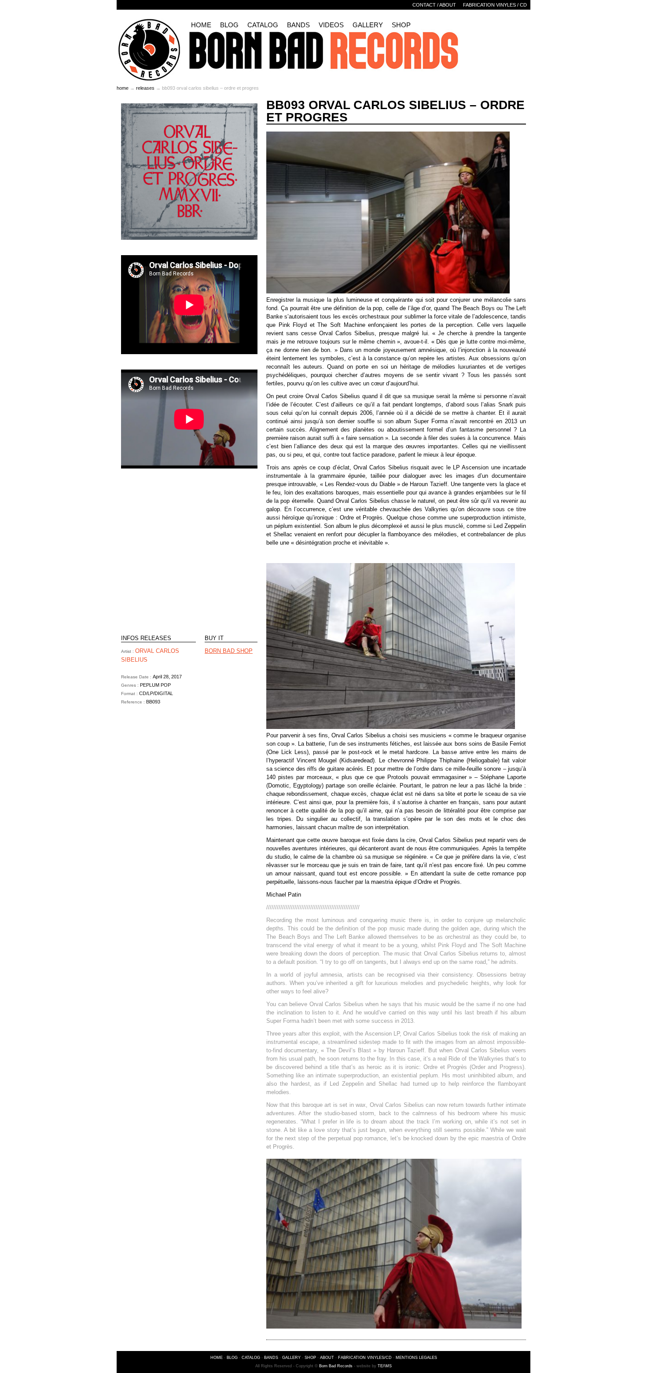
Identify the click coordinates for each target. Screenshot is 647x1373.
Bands (298, 25)
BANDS (271, 1357)
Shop (401, 25)
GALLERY (291, 1357)
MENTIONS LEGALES (416, 1357)
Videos (331, 25)
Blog (229, 25)
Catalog (262, 25)
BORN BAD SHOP (229, 651)
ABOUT (327, 1357)
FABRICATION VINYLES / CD (495, 4)
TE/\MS (385, 1366)
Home (201, 25)
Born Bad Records (336, 1366)
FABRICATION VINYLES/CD (365, 1357)
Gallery (368, 25)
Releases (145, 88)
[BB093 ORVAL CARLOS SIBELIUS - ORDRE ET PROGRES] (189, 237)
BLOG (232, 1357)
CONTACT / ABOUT (434, 4)
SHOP (310, 1357)
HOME (216, 1357)
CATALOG (251, 1357)
